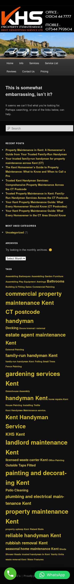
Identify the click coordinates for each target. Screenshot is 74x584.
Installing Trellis (31, 405)
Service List (51, 63)
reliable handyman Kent (33, 535)
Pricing (44, 71)
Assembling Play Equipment (21, 281)
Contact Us (28, 71)
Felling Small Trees (45, 361)
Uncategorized (15, 232)
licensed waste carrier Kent (27, 459)
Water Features (35, 559)
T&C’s (17, 576)
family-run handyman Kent (32, 355)
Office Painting (56, 460)
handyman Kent (27, 398)
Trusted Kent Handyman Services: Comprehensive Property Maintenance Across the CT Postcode (35, 184)
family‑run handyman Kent (20, 361)
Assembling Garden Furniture (47, 276)
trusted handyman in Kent (36, 554)
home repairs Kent (58, 399)
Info (21, 63)
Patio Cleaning (17, 490)
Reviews (11, 71)
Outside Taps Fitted (21, 465)
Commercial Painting (43, 286)
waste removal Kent (16, 559)
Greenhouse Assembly (18, 391)
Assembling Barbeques (18, 276)
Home (10, 63)
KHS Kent (15, 434)
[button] (52, 575)
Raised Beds (37, 529)
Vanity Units (57, 554)
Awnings (41, 281)
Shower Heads (13, 554)
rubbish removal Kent (27, 543)
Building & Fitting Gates (19, 286)
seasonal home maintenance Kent (32, 548)
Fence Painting (14, 366)
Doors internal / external (32, 328)
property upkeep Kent (17, 529)
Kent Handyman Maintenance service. (26, 410)
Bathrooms (55, 281)
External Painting (15, 349)
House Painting (14, 405)
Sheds (62, 549)
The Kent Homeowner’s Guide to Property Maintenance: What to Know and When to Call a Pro (36, 171)
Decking (12, 327)
